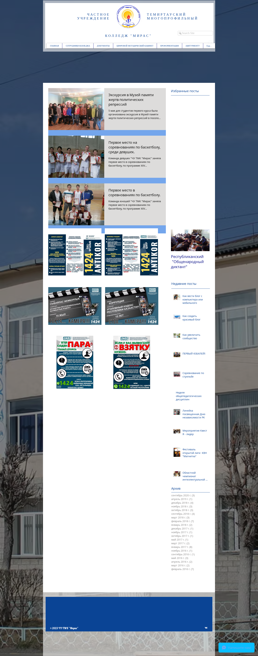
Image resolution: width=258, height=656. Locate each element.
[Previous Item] (176, 240)
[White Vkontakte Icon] (206, 627)
